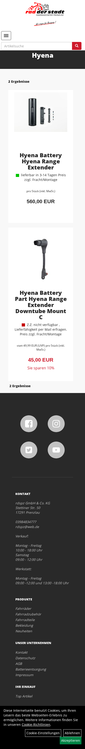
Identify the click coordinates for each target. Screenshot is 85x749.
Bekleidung (24, 625)
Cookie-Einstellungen (43, 733)
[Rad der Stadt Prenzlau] (45, 14)
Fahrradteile (25, 620)
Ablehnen (72, 733)
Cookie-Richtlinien (36, 724)
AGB (18, 663)
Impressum (24, 675)
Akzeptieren (70, 740)
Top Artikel (23, 696)
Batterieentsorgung (30, 669)
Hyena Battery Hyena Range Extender (41, 161)
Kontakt (21, 652)
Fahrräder (23, 608)
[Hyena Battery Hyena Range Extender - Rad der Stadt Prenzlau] (41, 121)
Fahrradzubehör (28, 614)
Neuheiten (23, 631)
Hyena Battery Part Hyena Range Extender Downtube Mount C (41, 305)
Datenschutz (25, 658)
